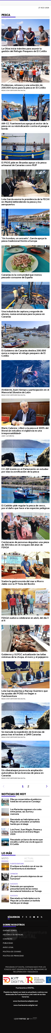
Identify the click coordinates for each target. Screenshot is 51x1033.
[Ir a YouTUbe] (34, 917)
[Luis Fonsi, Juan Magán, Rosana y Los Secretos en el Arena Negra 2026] (5, 832)
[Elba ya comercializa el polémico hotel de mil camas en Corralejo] (5, 802)
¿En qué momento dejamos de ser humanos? (26, 877)
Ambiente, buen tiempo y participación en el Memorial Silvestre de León (25, 391)
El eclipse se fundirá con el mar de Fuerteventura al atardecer (26, 867)
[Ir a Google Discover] (38, 917)
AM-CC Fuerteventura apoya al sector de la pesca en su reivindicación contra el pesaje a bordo (25, 126)
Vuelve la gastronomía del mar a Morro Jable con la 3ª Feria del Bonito (22, 582)
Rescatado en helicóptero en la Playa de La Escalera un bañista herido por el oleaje (25, 822)
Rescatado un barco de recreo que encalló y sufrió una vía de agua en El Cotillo (26, 842)
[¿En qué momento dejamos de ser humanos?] (5, 876)
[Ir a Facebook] (23, 917)
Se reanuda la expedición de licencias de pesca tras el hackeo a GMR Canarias (22, 733)
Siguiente (47, 786)
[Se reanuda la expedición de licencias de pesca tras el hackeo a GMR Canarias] (25, 715)
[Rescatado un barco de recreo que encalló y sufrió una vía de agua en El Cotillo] (5, 842)
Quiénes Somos (10, 930)
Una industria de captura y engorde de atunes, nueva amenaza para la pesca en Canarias (23, 314)
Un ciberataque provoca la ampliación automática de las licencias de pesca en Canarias (22, 773)
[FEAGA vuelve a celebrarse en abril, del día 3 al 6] (25, 601)
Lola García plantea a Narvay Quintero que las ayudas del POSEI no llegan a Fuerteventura (24, 693)
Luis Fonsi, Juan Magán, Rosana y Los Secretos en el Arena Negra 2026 (26, 832)
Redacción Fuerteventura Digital (13, 90)
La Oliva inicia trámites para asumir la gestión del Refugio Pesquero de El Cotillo (24, 49)
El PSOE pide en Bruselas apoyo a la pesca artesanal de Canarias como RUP (23, 163)
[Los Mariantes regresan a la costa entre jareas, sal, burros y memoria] (5, 812)
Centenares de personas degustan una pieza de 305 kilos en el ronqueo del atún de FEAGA (25, 544)
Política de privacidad (13, 955)
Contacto (7, 938)
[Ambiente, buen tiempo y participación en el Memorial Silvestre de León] (25, 373)
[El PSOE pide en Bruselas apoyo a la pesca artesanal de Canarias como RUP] (25, 146)
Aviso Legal (8, 947)
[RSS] (42, 917)
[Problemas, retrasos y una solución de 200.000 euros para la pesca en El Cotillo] (25, 69)
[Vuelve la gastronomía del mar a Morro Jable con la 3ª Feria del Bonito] (25, 565)
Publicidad (8, 943)
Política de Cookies (12, 951)
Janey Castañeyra (7, 436)
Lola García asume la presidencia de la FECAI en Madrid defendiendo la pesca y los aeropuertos (25, 201)
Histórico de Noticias (13, 934)
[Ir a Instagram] (30, 917)
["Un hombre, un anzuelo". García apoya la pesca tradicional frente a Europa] (25, 222)
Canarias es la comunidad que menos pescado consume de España (21, 276)
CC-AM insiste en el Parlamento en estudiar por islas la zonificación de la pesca (24, 470)
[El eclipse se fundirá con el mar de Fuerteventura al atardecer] (5, 866)
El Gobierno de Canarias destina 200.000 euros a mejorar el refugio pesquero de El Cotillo (23, 353)
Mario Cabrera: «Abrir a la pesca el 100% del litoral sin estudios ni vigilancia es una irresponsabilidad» (25, 430)
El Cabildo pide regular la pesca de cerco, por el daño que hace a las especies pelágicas (25, 506)
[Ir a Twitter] (26, 917)
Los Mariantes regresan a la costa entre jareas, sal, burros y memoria (25, 811)
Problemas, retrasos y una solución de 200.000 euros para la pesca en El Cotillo (23, 86)
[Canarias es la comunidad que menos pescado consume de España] (25, 258)
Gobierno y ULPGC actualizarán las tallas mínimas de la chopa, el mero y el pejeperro (24, 655)
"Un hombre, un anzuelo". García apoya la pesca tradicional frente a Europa (24, 239)
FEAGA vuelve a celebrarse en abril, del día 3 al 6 (25, 619)
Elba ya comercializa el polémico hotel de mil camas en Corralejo (26, 800)
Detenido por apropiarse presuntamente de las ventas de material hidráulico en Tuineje (26, 889)
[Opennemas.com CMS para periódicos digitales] (25, 1018)
